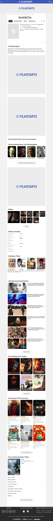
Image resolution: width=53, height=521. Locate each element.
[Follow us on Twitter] (7, 511)
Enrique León (27, 27)
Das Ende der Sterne (12, 481)
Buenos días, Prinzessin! (32, 269)
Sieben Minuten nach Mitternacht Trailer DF (39, 389)
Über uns (10, 516)
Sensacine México (48, 512)
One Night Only (11, 486)
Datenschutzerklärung (34, 516)
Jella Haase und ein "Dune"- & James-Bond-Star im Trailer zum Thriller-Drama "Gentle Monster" (36, 317)
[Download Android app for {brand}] (28, 511)
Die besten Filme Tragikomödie (34, 270)
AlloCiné (38, 510)
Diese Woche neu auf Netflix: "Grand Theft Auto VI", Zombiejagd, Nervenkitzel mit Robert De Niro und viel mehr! (35, 295)
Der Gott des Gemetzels (13, 269)
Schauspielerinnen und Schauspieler (22, 144)
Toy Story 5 (10, 441)
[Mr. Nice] (21, 263)
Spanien (21, 233)
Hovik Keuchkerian (35, 29)
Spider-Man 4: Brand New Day (14, 416)
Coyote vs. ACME (11, 477)
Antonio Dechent (31, 158)
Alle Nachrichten (26, 351)
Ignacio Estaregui (27, 26)
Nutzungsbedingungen (25, 516)
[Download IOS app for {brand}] (24, 511)
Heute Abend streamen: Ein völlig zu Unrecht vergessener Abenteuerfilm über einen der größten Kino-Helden (35, 306)
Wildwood (10, 495)
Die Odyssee (22, 416)
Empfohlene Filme (16, 14)
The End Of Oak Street (24, 441)
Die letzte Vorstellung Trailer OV (26, 389)
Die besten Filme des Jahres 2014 (21, 270)
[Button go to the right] (44, 21)
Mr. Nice (22, 269)
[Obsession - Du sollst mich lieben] (39, 408)
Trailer (9, 422)
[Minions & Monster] (39, 433)
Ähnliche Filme (14, 256)
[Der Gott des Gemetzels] (12, 263)
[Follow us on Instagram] (10, 511)
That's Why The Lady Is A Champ (14, 491)
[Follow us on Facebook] (3, 511)
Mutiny (22, 459)
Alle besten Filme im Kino (26, 452)
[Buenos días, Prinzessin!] (31, 263)
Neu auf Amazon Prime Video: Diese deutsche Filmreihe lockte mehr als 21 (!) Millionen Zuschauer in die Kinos (35, 340)
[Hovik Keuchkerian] (21, 151)
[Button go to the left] (41, 21)
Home (9, 14)
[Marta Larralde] (41, 151)
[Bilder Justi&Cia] (14, 217)
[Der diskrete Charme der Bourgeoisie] (41, 263)
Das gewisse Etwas (11, 479)
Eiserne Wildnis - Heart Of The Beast (15, 488)
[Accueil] (25, 2)
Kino (12, 14)
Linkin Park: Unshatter (12, 484)
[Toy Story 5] (14, 433)
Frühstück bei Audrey (12, 493)
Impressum (18, 516)
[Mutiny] (14, 467)
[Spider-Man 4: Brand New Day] (14, 408)
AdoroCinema (40, 512)
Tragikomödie (40, 24)
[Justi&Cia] (13, 31)
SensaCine (43, 510)
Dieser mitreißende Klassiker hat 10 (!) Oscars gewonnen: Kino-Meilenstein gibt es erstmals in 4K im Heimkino (36, 328)
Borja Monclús (34, 27)
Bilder (10, 209)
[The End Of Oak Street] (26, 433)
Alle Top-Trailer (26, 393)
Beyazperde (49, 510)
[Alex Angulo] (12, 151)
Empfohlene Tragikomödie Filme (25, 14)
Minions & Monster (37, 441)
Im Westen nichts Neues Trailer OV (14, 389)
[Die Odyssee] (26, 408)
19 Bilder (26, 226)
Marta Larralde (41, 158)
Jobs (14, 516)
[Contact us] (14, 511)
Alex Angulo (27, 29)
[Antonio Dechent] (31, 151)
